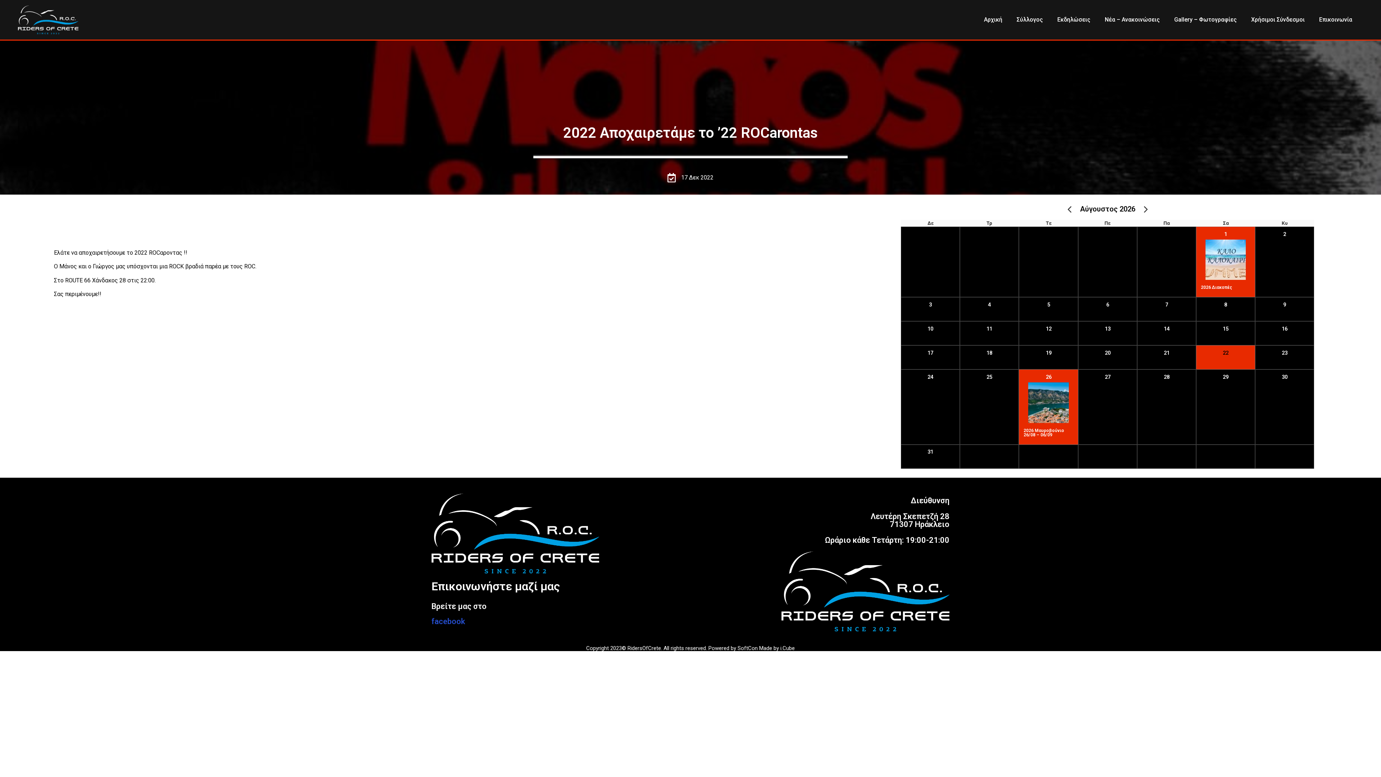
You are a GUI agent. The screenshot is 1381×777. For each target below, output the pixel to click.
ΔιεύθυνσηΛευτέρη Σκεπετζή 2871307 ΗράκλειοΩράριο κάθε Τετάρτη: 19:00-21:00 (887, 520)
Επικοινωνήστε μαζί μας (496, 586)
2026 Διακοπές (1216, 287)
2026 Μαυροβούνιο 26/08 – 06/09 (1044, 432)
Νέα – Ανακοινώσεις (1132, 19)
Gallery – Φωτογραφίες (1205, 19)
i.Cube (787, 648)
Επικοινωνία (1335, 19)
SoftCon (748, 648)
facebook (448, 621)
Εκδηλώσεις (1073, 19)
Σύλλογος (1030, 19)
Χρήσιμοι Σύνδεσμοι (1278, 19)
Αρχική (993, 19)
